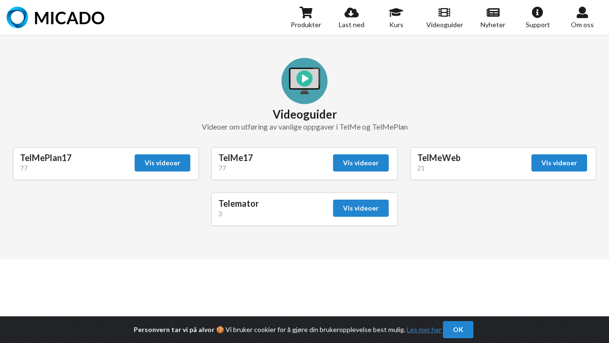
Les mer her (424, 329)
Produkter (306, 24)
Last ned (351, 24)
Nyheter (493, 24)
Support (538, 24)
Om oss (582, 24)
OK (458, 329)
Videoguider (444, 24)
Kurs (396, 24)
